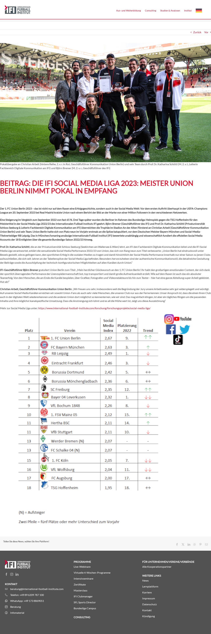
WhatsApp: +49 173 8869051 (27, 600)
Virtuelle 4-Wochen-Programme (92, 572)
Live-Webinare (82, 566)
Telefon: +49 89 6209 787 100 (27, 594)
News (145, 580)
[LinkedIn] (16, 574)
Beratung (15, 606)
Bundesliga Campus (85, 608)
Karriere (147, 592)
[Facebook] (6, 574)
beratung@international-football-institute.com (36, 588)
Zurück (197, 32)
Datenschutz (149, 604)
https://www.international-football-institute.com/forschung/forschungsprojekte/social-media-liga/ (94, 308)
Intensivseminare (83, 578)
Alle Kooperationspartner (156, 566)
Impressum (148, 598)
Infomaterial (17, 612)
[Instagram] (11, 574)
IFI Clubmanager (83, 596)
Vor (206, 32)
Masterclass (80, 590)
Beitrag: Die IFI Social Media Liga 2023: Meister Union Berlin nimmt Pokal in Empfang (96, 187)
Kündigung (148, 616)
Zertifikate (80, 584)
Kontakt (147, 610)
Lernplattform (150, 586)
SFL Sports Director (85, 602)
